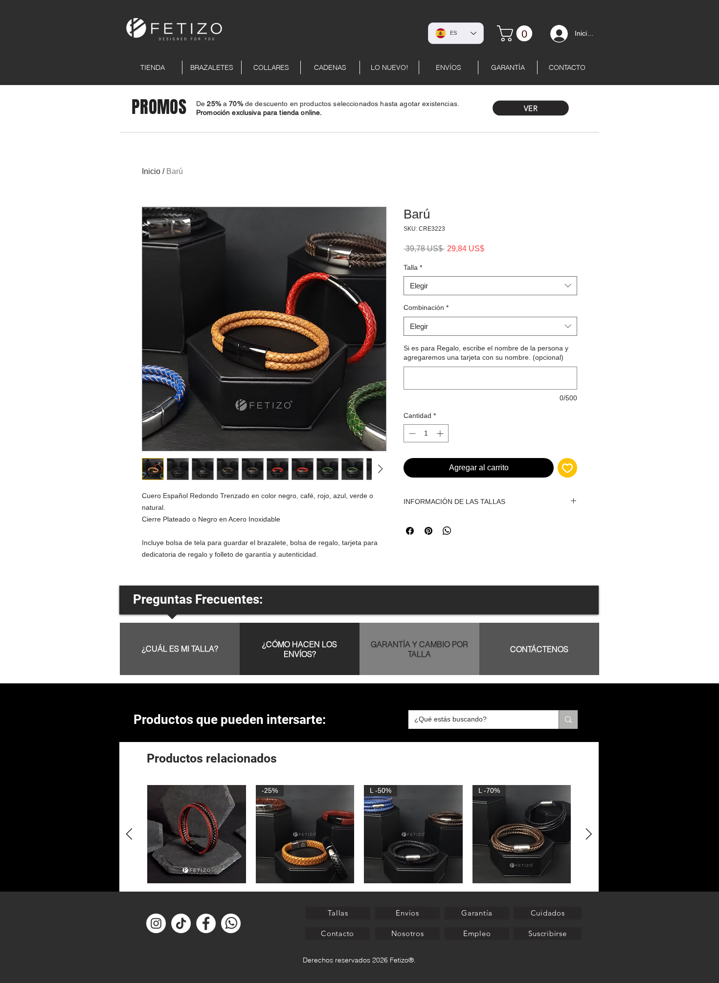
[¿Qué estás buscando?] (568, 719)
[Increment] (441, 433)
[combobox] (490, 285)
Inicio (151, 171)
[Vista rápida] (196, 834)
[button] (548, 933)
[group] (359, 851)
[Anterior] (129, 834)
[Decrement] (411, 433)
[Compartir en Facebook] (410, 531)
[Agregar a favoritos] (567, 468)
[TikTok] (181, 923)
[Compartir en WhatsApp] (447, 531)
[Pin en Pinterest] (428, 531)
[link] (516, 33)
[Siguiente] (589, 834)
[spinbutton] (426, 433)
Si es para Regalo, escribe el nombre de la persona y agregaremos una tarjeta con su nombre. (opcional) (486, 353)
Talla (413, 267)
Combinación (426, 307)
